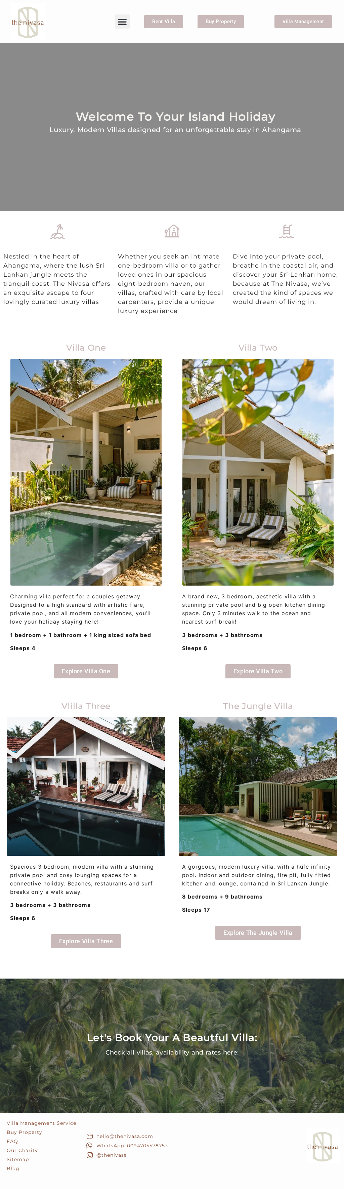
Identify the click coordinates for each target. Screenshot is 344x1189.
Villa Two (258, 348)
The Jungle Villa (258, 706)
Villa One (86, 348)
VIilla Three (86, 706)
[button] (122, 21)
